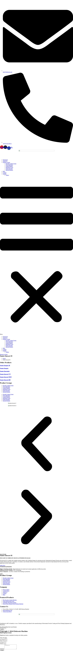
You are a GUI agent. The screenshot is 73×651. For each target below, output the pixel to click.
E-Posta (2, 628)
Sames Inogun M (5, 365)
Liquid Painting (9, 166)
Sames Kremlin (9, 168)
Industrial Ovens (9, 167)
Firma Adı (2, 640)
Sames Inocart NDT (6, 377)
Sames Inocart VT (5, 374)
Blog (4, 171)
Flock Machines (9, 165)
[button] (36, 256)
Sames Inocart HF (5, 380)
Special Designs (9, 170)
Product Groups (6, 162)
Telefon (2, 643)
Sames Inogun (4, 368)
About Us (5, 161)
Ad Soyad (2, 639)
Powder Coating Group (11, 163)
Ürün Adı (2, 637)
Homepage (5, 159)
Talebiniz (2, 648)
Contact (4, 172)
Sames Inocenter (5, 371)
